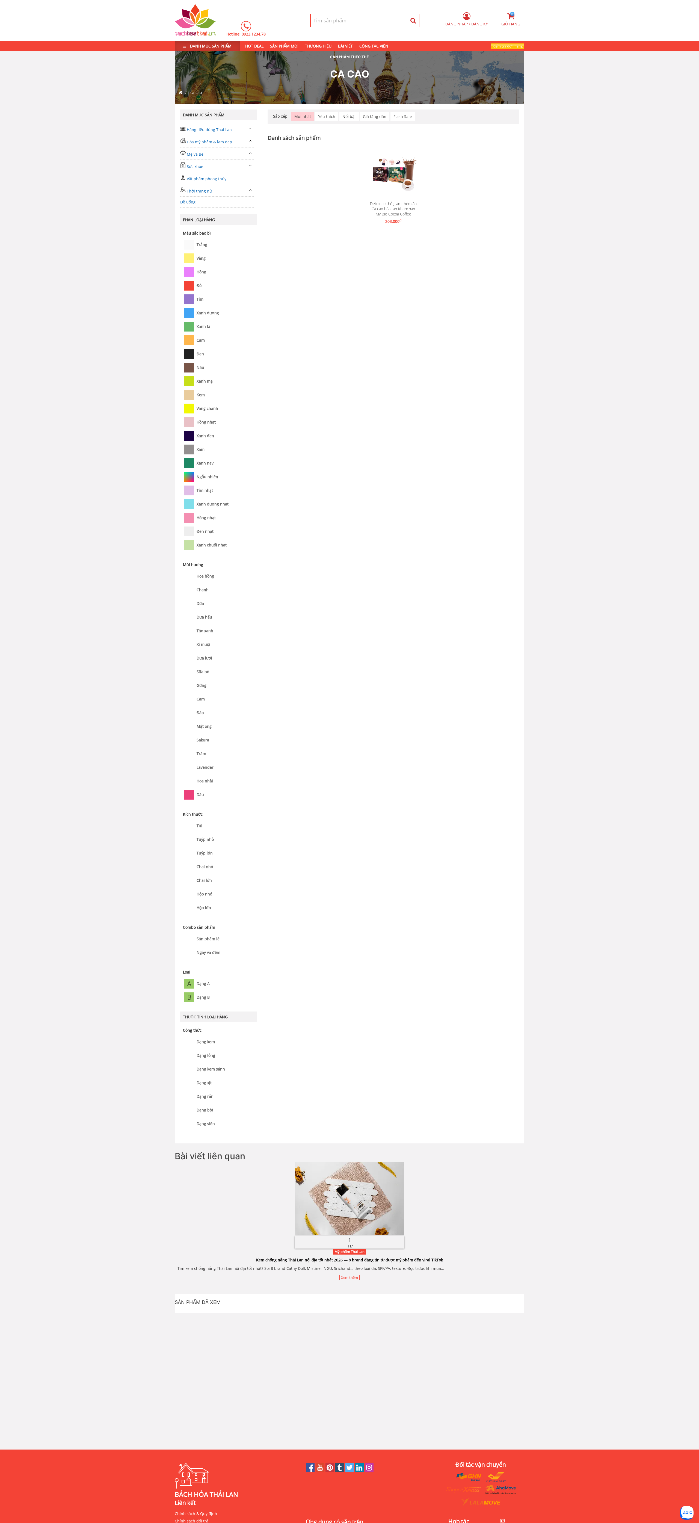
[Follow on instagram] (369, 1470)
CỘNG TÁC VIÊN (373, 46)
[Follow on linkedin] (360, 1470)
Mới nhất (302, 116)
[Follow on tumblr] (340, 1470)
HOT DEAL (254, 46)
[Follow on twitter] (350, 1470)
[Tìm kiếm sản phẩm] (413, 20)
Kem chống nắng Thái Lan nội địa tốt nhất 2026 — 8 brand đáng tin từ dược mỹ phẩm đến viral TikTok (349, 1259)
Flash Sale (402, 116)
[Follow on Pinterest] (330, 1470)
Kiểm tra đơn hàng (508, 46)
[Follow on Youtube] (320, 1470)
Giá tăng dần (374, 116)
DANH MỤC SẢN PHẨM (210, 46)
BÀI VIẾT (345, 46)
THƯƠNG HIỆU (318, 46)
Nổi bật (349, 116)
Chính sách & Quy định (196, 1513)
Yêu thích (326, 116)
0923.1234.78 (254, 34)
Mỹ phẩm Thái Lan (349, 1251)
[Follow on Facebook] (311, 1470)
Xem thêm (349, 1277)
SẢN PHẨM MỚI (284, 46)
